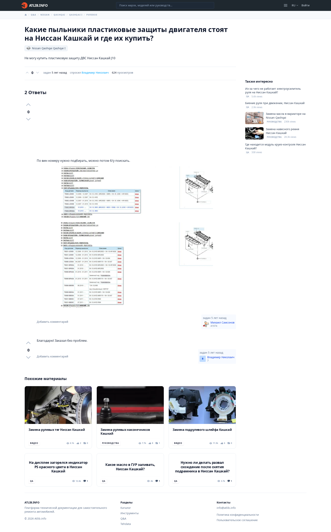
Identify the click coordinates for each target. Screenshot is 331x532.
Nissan (45, 14)
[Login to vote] (27, 72)
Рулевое (91, 14)
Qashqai (59, 14)
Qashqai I (75, 14)
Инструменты (129, 513)
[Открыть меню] (286, 5)
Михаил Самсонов (222, 324)
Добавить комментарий (52, 321)
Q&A (33, 14)
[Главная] (26, 15)
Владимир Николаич (95, 72)
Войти (306, 5)
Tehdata (125, 524)
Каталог (125, 508)
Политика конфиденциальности (238, 514)
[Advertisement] (136, 127)
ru (293, 5)
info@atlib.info (226, 508)
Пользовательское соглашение (237, 520)
